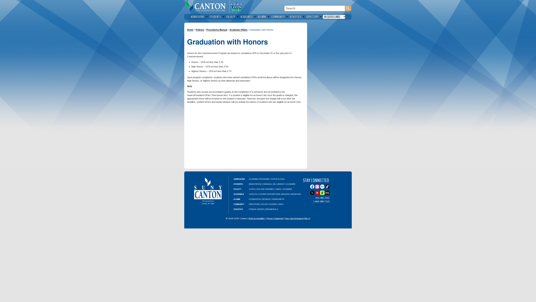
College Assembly (265, 189)
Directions (254, 204)
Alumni (237, 199)
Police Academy (269, 204)
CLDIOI (252, 189)
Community (239, 204)
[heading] (206, 6)
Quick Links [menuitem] (333, 17)
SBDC (280, 204)
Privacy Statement (274, 218)
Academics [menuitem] (247, 17)
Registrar (296, 194)
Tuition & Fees (278, 179)
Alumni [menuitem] (262, 17)
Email (278, 189)
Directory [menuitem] (312, 17)
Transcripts (278, 199)
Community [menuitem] (278, 17)
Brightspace (255, 184)
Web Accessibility (257, 218)
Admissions (239, 179)
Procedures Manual (216, 30)
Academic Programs (259, 179)
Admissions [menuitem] (197, 17)
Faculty (237, 189)
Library (281, 184)
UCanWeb (290, 184)
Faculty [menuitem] (230, 17)
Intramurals (271, 209)
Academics (239, 194)
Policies (200, 30)
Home (190, 30)
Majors (285, 194)
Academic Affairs (238, 30)
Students (238, 184)
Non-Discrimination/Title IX (297, 218)
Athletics (238, 209)
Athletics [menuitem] (295, 17)
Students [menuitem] (215, 17)
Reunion (266, 199)
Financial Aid (269, 184)
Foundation (255, 199)
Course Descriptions (269, 194)
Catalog (253, 194)
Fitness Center (256, 209)
